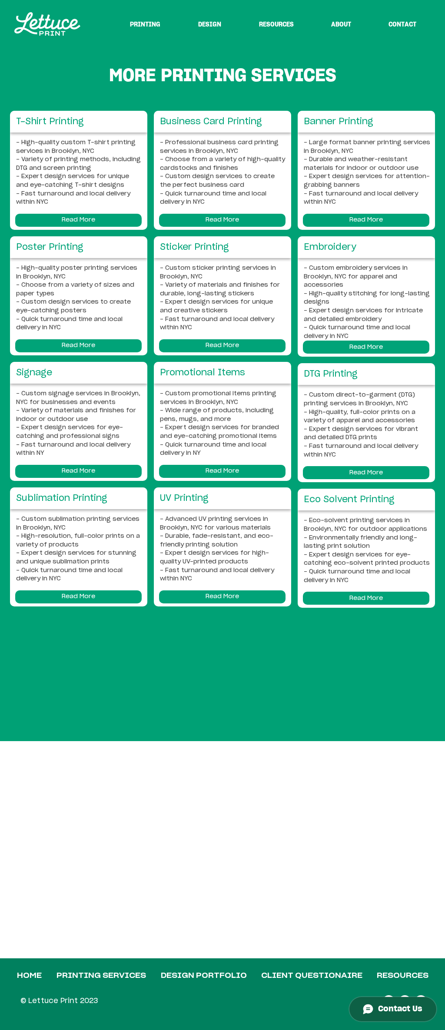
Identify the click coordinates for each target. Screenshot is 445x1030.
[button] (78, 220)
